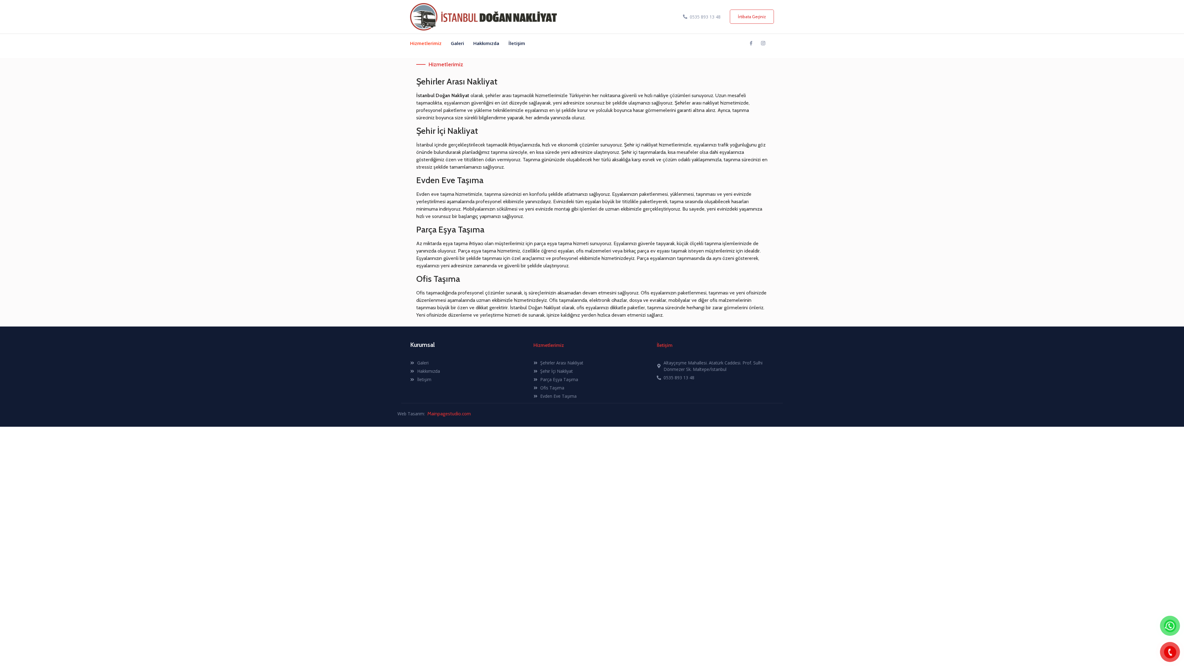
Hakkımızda (486, 43)
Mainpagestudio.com (449, 414)
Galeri (457, 43)
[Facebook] (751, 43)
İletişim (516, 43)
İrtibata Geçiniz (752, 16)
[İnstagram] (763, 43)
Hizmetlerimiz (426, 43)
